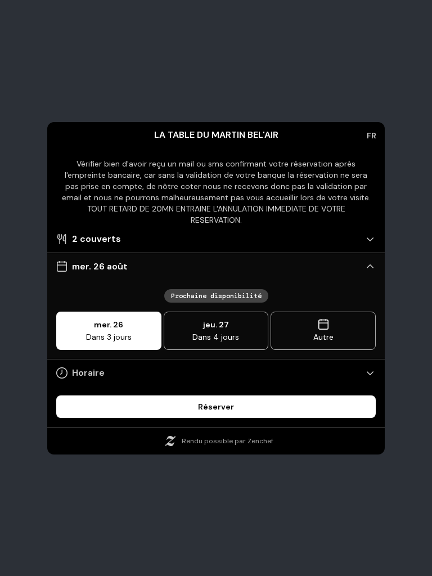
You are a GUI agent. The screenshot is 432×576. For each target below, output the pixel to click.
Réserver (216, 407)
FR (371, 135)
